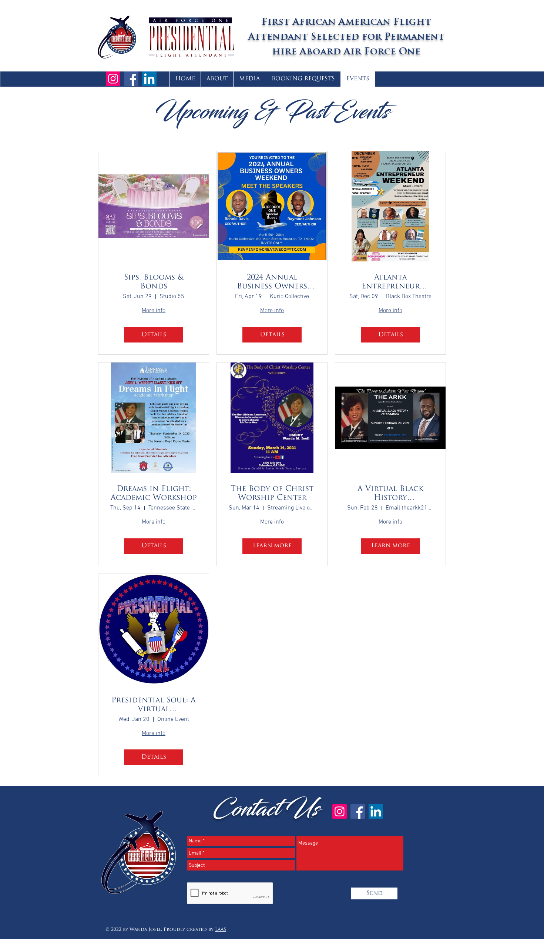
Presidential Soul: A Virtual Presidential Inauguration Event (154, 705)
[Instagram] (113, 78)
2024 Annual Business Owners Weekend (272, 282)
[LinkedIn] (149, 78)
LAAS (220, 930)
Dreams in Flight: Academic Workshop (154, 493)
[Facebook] (131, 78)
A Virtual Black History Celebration (390, 493)
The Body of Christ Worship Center (272, 493)
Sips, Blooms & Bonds (154, 282)
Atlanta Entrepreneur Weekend (391, 282)
